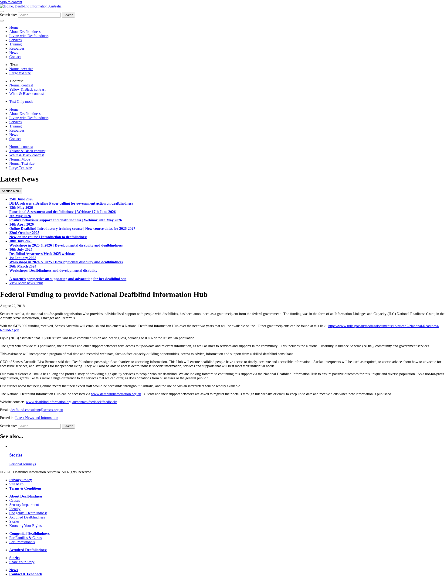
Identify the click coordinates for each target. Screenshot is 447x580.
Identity (14, 509)
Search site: (8, 15)
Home (13, 27)
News (13, 53)
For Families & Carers (25, 538)
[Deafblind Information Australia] (30, 6)
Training (15, 44)
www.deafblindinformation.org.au (116, 394)
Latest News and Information (36, 418)
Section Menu (11, 191)
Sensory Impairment (24, 505)
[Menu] (2, 11)
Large (20, 73)
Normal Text (21, 163)
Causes (14, 500)
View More (26, 283)
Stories (14, 521)
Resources (16, 48)
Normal (21, 69)
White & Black (26, 94)
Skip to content (11, 2)
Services (15, 40)
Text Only (21, 101)
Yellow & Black (27, 89)
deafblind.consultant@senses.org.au (36, 410)
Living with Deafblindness (28, 36)
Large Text (20, 168)
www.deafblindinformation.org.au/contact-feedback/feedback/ (71, 402)
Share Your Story (21, 562)
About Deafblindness (25, 32)
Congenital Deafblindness (28, 513)
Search (68, 15)
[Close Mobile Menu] (2, 20)
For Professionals (22, 542)
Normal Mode (19, 159)
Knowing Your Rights (25, 526)
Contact (15, 57)
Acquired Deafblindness (27, 517)
